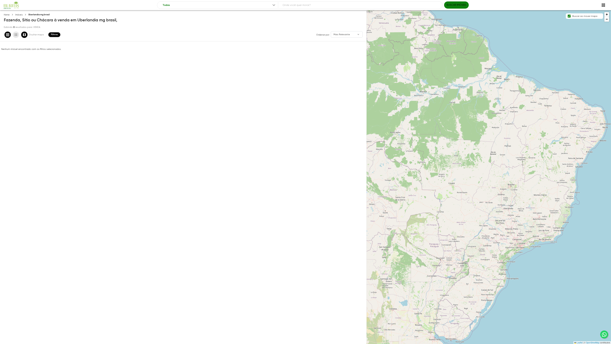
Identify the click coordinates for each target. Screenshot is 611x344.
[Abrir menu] (603, 5)
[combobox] (219, 5)
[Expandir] (274, 5)
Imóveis (19, 15)
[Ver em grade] (7, 35)
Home (7, 15)
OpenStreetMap (593, 342)
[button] (606, 14)
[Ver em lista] (16, 35)
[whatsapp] (604, 334)
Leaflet (579, 342)
